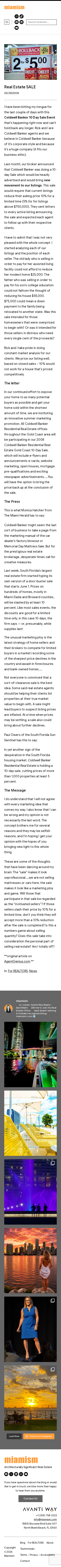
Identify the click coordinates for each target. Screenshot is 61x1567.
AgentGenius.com (17, 961)
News (33, 971)
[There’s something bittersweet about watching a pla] (30, 1398)
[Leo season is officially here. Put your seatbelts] (30, 1260)
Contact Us (30, 1498)
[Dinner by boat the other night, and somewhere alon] (30, 1054)
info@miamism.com (45, 1519)
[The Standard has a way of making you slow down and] (30, 1123)
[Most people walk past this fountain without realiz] (30, 1192)
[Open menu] (6, 22)
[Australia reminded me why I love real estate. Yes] (30, 1329)
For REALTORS (18, 971)
